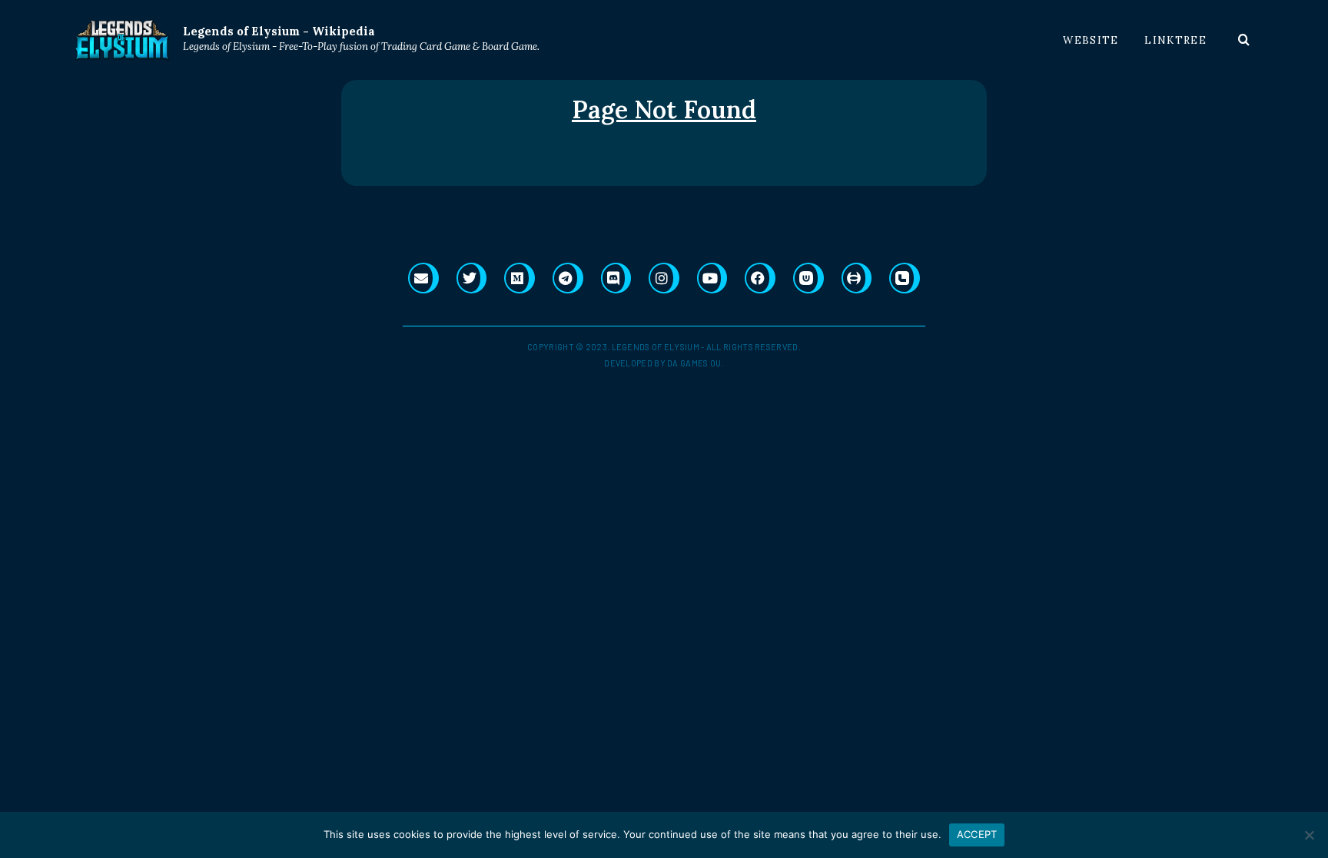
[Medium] (519, 278)
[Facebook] (760, 278)
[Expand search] (1244, 40)
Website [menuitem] (1090, 40)
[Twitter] (471, 278)
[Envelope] (423, 278)
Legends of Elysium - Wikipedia (279, 31)
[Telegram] (568, 278)
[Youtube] (712, 278)
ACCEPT (977, 834)
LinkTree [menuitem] (1175, 40)
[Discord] (616, 278)
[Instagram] (664, 278)
